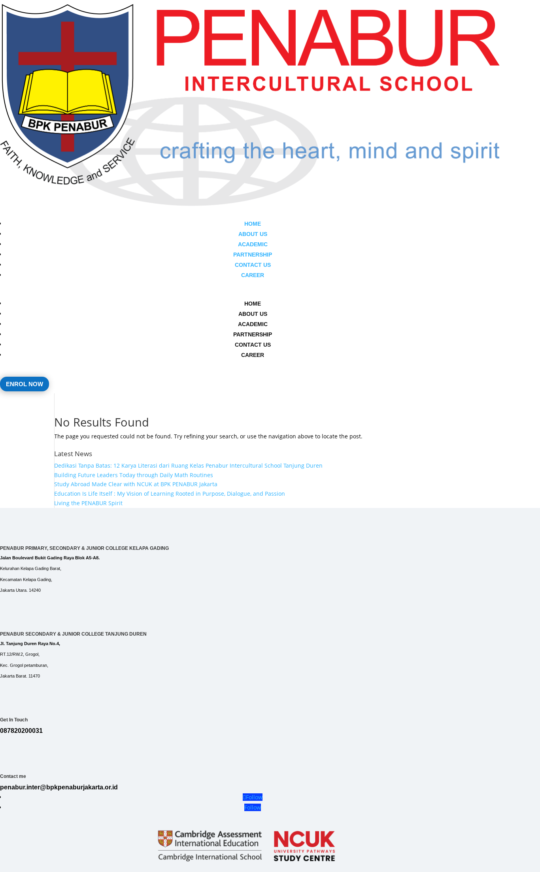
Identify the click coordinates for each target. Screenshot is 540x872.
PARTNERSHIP (252, 254)
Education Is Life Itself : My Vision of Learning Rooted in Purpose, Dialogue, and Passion (169, 493)
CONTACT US (253, 265)
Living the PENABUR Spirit (88, 503)
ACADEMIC (253, 244)
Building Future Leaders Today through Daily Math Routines (133, 475)
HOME (252, 224)
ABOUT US (252, 234)
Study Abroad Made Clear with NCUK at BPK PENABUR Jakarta (135, 484)
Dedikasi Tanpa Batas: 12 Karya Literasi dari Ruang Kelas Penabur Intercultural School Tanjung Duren (188, 465)
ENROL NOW (24, 384)
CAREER (252, 275)
